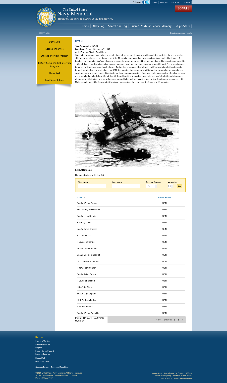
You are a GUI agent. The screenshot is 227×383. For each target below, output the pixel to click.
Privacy (46, 367)
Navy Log (98, 26)
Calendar (164, 2)
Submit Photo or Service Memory (151, 26)
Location (175, 2)
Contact (186, 2)
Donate (183, 8)
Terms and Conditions (59, 367)
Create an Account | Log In (181, 33)
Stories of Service (55, 48)
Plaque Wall (54, 73)
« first (158, 320)
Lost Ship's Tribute (54, 79)
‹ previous (167, 320)
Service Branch (153, 182)
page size (172, 182)
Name (79, 197)
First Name (83, 182)
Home (154, 2)
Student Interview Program (54, 55)
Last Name (117, 182)
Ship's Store (182, 26)
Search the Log (117, 26)
